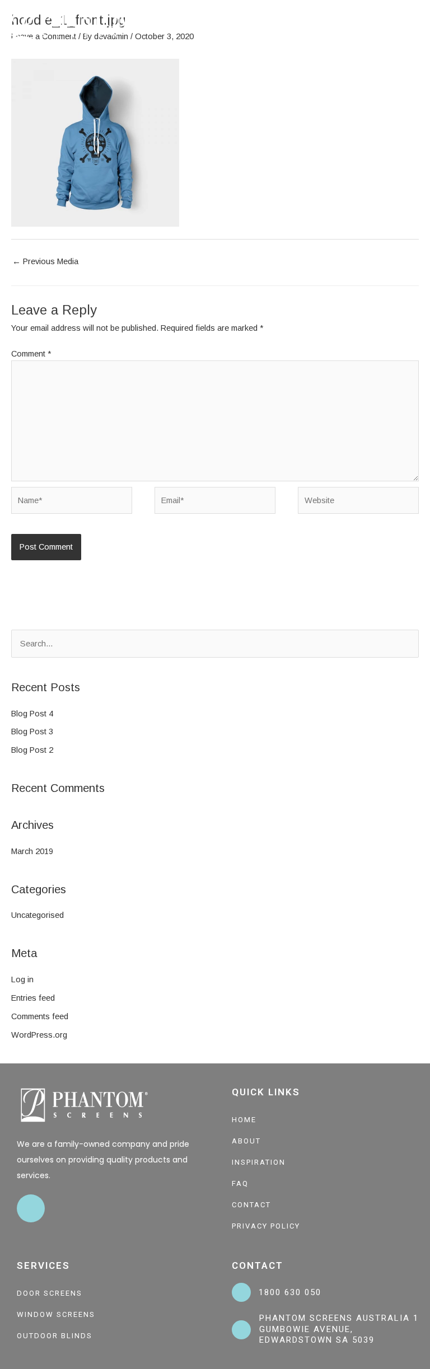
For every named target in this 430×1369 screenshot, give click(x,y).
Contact (251, 1205)
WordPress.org (39, 1034)
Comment (31, 353)
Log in (22, 979)
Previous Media (45, 261)
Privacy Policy (266, 1226)
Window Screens (56, 1314)
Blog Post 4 (32, 713)
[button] (416, 25)
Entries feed (33, 997)
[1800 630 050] (241, 1292)
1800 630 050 (290, 1292)
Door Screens (49, 1293)
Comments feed (39, 1016)
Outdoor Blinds (54, 1336)
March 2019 (32, 851)
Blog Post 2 (32, 750)
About (246, 1141)
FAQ (240, 1183)
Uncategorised (37, 915)
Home (244, 1119)
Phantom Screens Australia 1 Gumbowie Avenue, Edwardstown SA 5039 (339, 1329)
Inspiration (259, 1162)
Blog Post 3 (32, 731)
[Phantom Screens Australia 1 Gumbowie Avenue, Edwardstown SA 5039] (241, 1329)
